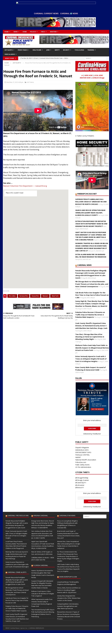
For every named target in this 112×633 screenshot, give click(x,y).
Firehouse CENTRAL (82, 455)
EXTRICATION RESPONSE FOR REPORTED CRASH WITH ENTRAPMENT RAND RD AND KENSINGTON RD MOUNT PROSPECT (91, 223)
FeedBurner (97, 434)
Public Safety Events (82, 465)
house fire (35, 296)
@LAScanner (79, 485)
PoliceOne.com (80, 462)
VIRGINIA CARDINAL (40, 515)
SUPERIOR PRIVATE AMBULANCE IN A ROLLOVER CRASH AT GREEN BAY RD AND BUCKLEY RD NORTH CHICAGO (91, 201)
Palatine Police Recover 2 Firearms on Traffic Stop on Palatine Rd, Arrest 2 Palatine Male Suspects (90, 314)
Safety (57, 50)
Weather (53, 32)
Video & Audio (10, 54)
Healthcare (37, 50)
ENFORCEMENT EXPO (83, 452)
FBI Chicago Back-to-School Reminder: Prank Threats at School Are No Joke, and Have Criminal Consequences (91, 284)
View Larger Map (6, 290)
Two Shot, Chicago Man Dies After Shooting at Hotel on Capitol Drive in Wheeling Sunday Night (89, 336)
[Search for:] (95, 58)
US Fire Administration (83, 467)
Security (66, 50)
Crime (25, 32)
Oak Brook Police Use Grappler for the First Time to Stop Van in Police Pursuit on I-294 (91, 295)
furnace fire (23, 296)
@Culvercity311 (80, 483)
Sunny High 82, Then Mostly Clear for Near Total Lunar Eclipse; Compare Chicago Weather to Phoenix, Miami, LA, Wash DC (92, 303)
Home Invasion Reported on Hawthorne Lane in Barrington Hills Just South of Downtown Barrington (17, 564)
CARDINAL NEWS (84, 265)
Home (6, 32)
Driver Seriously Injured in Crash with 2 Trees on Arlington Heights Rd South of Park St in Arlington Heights (91, 358)
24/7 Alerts (8, 50)
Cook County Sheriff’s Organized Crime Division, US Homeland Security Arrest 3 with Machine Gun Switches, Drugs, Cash (91, 325)
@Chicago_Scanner (82, 480)
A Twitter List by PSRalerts (84, 136)
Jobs (48, 50)
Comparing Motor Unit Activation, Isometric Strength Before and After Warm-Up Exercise (68, 606)
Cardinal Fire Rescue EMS (18, 515)
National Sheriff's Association (85, 460)
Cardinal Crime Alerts (17, 572)
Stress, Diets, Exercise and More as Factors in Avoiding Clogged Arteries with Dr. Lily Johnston (68, 590)
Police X (33, 32)
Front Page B (22, 50)
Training (90, 50)
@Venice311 (79, 487)
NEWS (16, 32)
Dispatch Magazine (82, 447)
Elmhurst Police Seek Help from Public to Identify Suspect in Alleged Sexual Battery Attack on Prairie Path (92, 347)
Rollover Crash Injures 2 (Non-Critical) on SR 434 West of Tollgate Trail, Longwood (42, 593)
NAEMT (78, 457)
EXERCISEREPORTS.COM (68, 577)
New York (55, 296)
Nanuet (45, 296)
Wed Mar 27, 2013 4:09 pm (14, 82)
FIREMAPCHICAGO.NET (87, 194)
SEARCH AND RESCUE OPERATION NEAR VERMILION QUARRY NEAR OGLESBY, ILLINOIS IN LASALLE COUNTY (90, 212)
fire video (12, 296)
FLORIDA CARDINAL (40, 565)
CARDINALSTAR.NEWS (67, 515)
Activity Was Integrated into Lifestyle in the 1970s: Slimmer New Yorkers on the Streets (68, 598)
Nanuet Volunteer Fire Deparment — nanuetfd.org (25, 186)
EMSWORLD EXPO (82, 450)
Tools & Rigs (79, 50)
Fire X (43, 32)
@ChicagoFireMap (81, 478)
